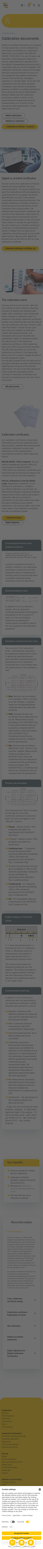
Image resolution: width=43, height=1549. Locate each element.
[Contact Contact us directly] (12, 1542)
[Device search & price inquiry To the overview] (31, 1542)
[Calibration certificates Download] (21, 1542)
